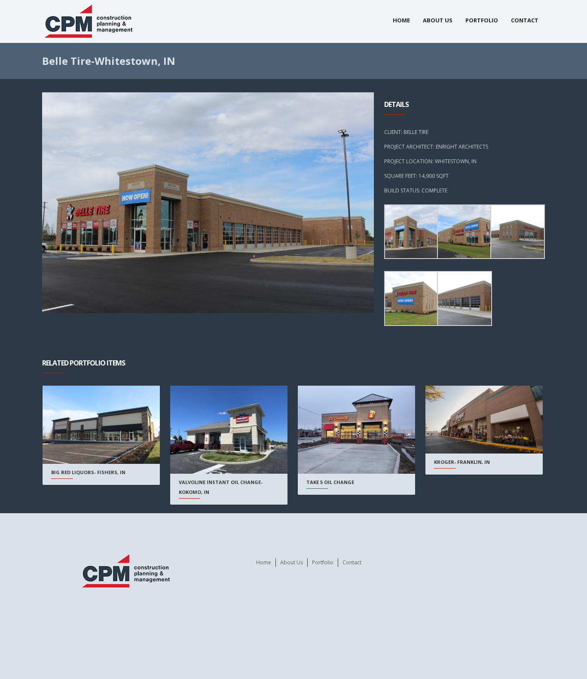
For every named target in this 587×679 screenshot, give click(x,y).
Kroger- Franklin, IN (462, 462)
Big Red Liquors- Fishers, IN (88, 472)
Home (401, 20)
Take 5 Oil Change (330, 482)
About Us (437, 20)
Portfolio (481, 20)
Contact (524, 20)
